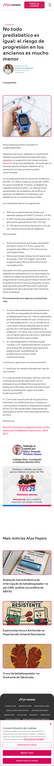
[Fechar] (51, 724)
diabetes (7, 160)
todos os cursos (12, 719)
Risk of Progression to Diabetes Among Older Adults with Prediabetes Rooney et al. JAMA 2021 (26, 430)
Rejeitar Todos (27, 753)
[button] (48, 5)
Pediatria (34, 715)
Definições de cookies (27, 745)
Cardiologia (10, 706)
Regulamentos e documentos (36, 719)
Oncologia (22, 715)
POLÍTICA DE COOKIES (34, 739)
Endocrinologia (41, 706)
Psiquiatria (45, 715)
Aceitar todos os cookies (27, 761)
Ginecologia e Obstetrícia (17, 711)
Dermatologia (25, 706)
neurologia (9, 715)
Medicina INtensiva (40, 711)
